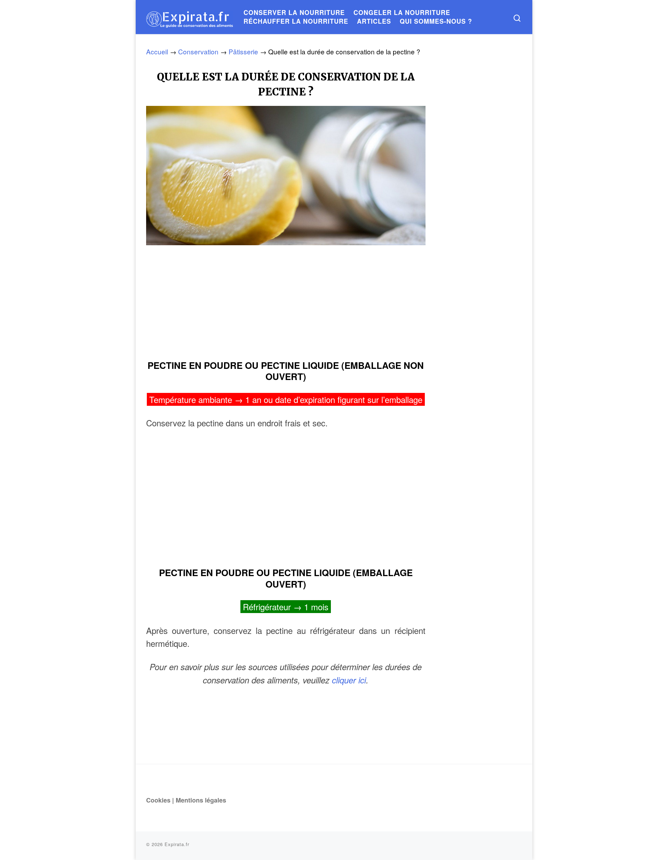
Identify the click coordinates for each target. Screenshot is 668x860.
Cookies (158, 800)
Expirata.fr (177, 844)
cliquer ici (349, 680)
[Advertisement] (286, 299)
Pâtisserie (243, 51)
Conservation (198, 51)
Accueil (157, 51)
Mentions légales (201, 800)
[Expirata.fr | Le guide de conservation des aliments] (189, 17)
